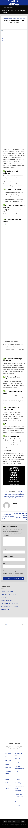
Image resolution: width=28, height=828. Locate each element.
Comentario (6, 535)
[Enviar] (24, 7)
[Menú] (2, 2)
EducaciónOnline (7, 494)
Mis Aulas (8, 757)
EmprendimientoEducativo (18, 494)
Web (4, 563)
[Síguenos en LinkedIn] (18, 747)
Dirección (8, 767)
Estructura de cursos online (8, 594)
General (5, 18)
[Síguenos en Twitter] (12, 747)
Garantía (17, 762)
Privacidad (18, 759)
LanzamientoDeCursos (9, 496)
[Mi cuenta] (22, 2)
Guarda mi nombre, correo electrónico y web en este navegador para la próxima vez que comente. (13, 573)
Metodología (18, 783)
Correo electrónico (8, 556)
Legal (16, 771)
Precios (13, 10)
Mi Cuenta (8, 753)
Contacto (17, 805)
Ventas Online (5, 609)
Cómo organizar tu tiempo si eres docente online (7, 516)
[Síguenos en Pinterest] (15, 747)
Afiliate (7, 788)
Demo (5, 12)
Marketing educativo (6, 600)
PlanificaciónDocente (19, 496)
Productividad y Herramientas (16, 18)
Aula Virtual (6, 10)
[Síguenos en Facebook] (7, 747)
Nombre (5, 549)
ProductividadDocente (14, 497)
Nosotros (17, 779)
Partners (7, 779)
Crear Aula (8, 760)
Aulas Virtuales (20, 826)
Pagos (7, 764)
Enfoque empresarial (7, 591)
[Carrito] (26, 2)
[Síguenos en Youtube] (21, 747)
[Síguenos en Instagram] (9, 747)
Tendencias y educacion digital (9, 606)
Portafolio (22, 10)
